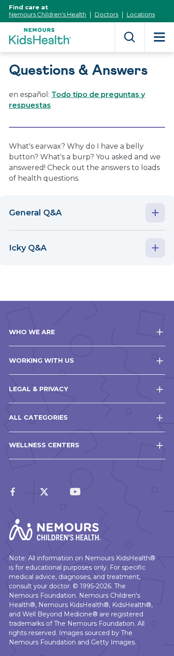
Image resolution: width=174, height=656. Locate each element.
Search (130, 37)
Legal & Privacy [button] (38, 389)
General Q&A (35, 213)
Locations (141, 14)
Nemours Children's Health (47, 14)
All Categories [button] (38, 417)
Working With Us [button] (41, 360)
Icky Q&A (27, 248)
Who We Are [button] (32, 332)
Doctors (106, 14)
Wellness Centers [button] (44, 445)
